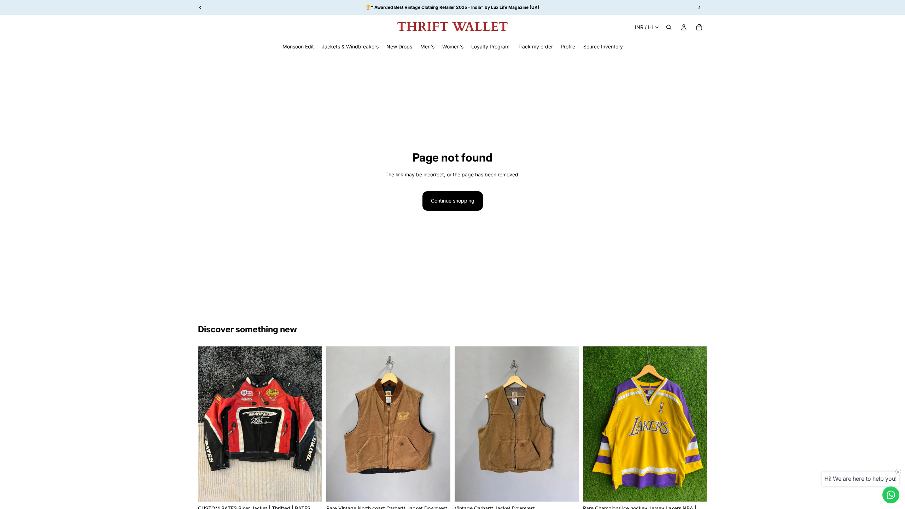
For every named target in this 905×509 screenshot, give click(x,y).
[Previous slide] (208, 424)
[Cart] (699, 27)
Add (445, 490)
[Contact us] (890, 494)
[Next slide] (311, 424)
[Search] (669, 27)
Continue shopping (452, 201)
